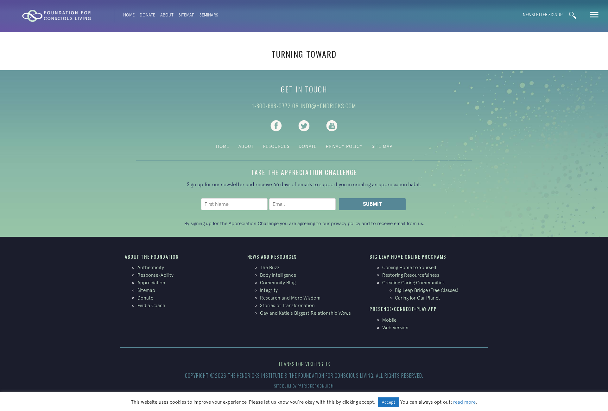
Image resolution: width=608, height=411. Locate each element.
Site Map (382, 146)
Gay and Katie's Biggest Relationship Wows (305, 313)
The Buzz (269, 267)
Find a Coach (151, 305)
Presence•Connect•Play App (403, 308)
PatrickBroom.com (316, 386)
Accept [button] (388, 402)
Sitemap (186, 15)
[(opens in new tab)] (276, 125)
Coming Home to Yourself (409, 267)
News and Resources (272, 256)
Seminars (209, 15)
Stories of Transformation (287, 305)
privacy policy (345, 223)
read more (464, 402)
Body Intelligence (278, 275)
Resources (276, 146)
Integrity (269, 290)
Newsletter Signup (543, 14)
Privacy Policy (344, 146)
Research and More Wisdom (290, 297)
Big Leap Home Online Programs (408, 256)
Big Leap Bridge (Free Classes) (426, 290)
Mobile (389, 320)
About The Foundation (152, 256)
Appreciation (151, 282)
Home (129, 15)
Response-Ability (155, 275)
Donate (147, 15)
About (167, 15)
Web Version (395, 327)
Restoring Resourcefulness (410, 275)
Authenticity (150, 267)
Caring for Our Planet (417, 297)
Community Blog (277, 282)
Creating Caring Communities (413, 282)
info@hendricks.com (328, 106)
